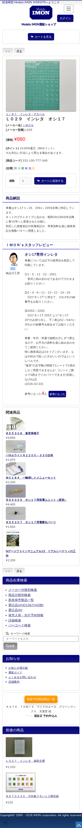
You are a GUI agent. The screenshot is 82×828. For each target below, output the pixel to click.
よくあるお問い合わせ (22, 677)
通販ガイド (15, 672)
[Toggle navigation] (5, 822)
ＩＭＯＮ (28, 125)
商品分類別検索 (19, 595)
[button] (65, 18)
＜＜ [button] (8, 51)
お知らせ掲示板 (18, 668)
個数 (12, 181)
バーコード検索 (19, 625)
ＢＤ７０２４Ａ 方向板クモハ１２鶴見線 (32, 796)
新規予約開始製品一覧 (41, 699)
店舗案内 (14, 682)
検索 (12, 646)
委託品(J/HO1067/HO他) (26, 605)
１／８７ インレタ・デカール (25, 114)
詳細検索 (14, 620)
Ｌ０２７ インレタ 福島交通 (25, 761)
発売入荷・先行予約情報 (25, 615)
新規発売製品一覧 (21, 600)
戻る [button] (19, 51)
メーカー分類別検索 (22, 590)
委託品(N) (15, 610)
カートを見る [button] (42, 37)
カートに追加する (51, 181)
